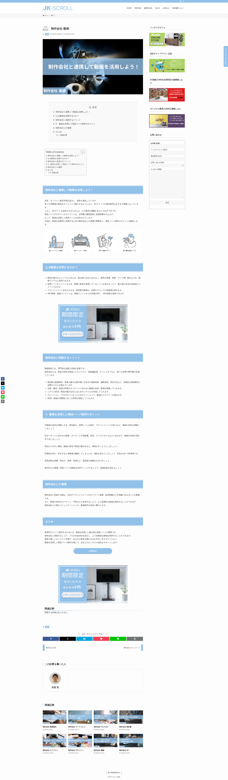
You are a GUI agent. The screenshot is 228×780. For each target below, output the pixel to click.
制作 (46, 34)
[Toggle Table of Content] (81, 152)
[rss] (180, 1)
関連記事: (63, 135)
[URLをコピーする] (135, 639)
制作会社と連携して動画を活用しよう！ (73, 112)
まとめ (59, 132)
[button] (51, 639)
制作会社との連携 (63, 128)
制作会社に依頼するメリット (68, 120)
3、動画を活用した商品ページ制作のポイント (75, 124)
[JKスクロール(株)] (58, 8)
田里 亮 (55, 687)
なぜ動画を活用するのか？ (67, 116)
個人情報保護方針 (114, 772)
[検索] (183, 1)
